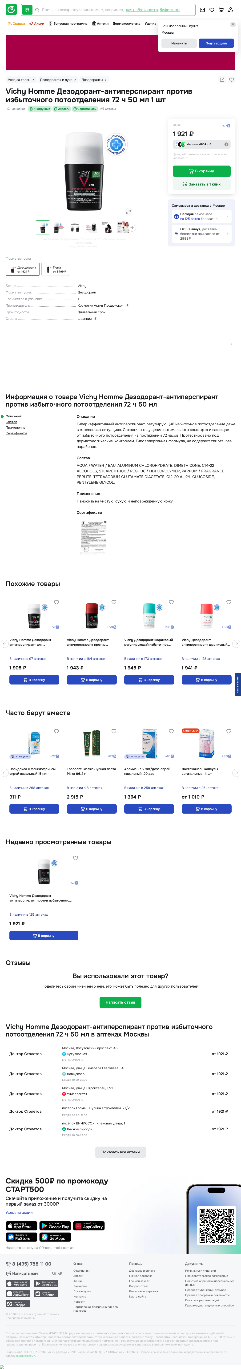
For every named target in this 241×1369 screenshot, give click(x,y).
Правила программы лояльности (207, 1295)
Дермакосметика (127, 23)
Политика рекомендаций (202, 1300)
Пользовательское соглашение (206, 1276)
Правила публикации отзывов (205, 1290)
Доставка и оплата (142, 1271)
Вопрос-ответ (139, 1286)
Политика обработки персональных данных (209, 1283)
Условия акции (19, 1212)
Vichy (82, 286)
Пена (57, 267)
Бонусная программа (70, 23)
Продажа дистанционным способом (209, 1305)
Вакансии (80, 1286)
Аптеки (102, 23)
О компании (81, 1271)
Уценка (150, 23)
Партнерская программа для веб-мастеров (96, 1309)
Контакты (79, 1296)
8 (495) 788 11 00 (31, 1264)
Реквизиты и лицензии (200, 1271)
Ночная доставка (141, 1276)
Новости (79, 1302)
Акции (39, 23)
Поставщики (82, 1291)
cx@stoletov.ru (26, 1356)
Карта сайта (137, 1296)
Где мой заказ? (139, 1281)
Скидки (19, 23)
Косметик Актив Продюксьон (101, 305)
